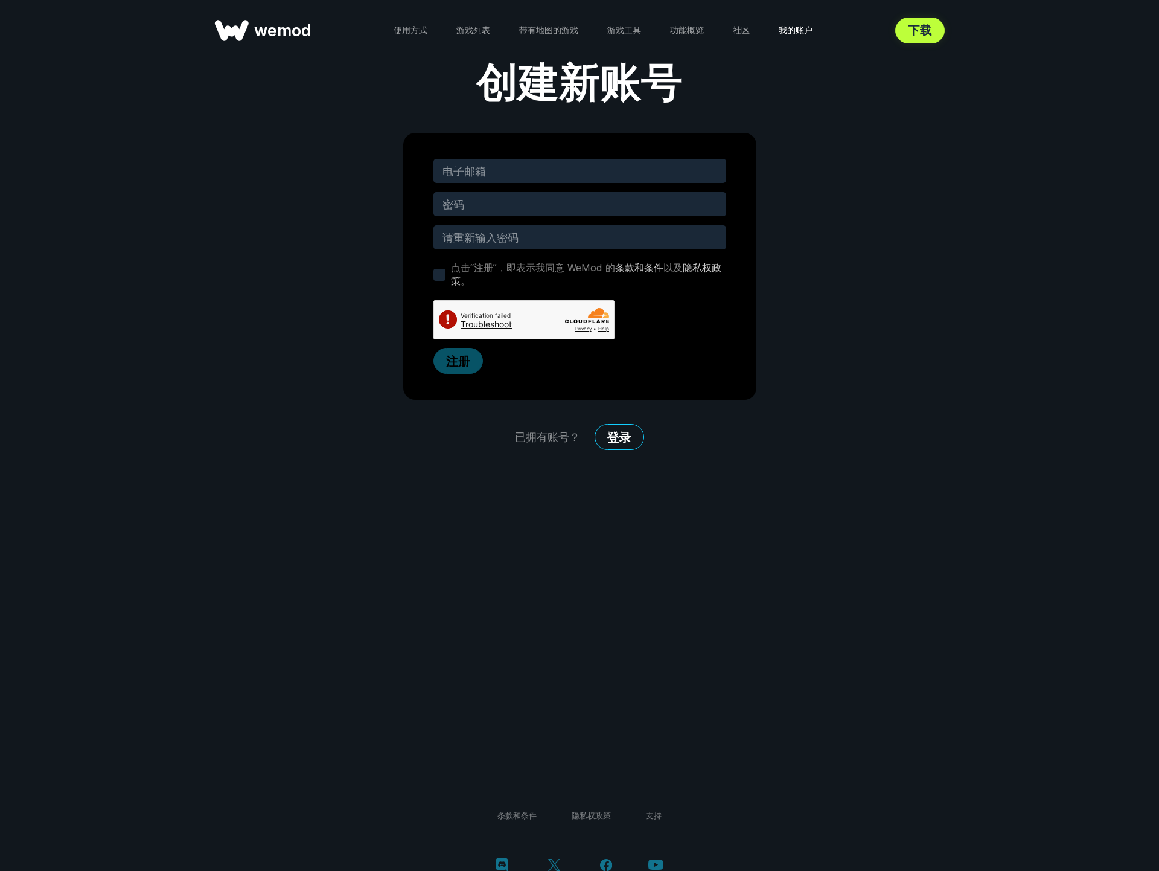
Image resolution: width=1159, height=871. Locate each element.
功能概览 (687, 30)
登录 (619, 437)
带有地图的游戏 (548, 30)
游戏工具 (624, 30)
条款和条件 (639, 268)
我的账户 (796, 30)
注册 (458, 361)
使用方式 (410, 30)
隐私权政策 (591, 815)
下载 (920, 30)
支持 (654, 815)
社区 (741, 30)
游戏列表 (473, 30)
